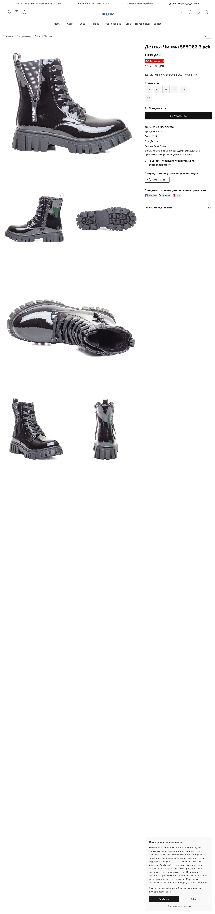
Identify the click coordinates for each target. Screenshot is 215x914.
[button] (107, 14)
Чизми (48, 36)
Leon (128, 23)
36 (183, 89)
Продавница (24, 36)
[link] (179, 905)
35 (174, 89)
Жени (70, 23)
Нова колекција (112, 23)
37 (148, 98)
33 (157, 89)
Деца (83, 23)
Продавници (142, 23)
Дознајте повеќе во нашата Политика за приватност (175, 888)
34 (166, 89)
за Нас (157, 23)
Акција (95, 23)
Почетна (8, 36)
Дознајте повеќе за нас (160, 891)
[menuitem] (206, 36)
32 (148, 89)
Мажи (57, 23)
